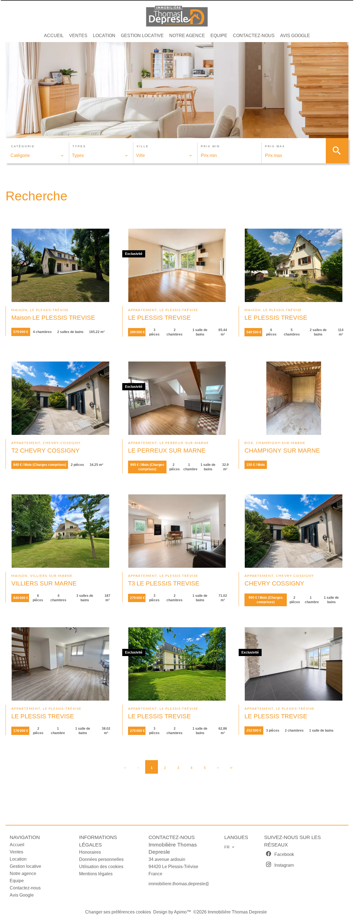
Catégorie (23, 146)
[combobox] (37, 155)
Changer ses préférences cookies (118, 912)
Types (79, 146)
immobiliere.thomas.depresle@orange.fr (188, 883)
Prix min (210, 146)
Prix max (275, 146)
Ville (143, 146)
